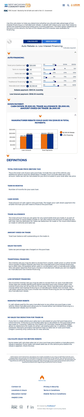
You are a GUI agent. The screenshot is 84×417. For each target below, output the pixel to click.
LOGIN (76, 5)
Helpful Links (17, 397)
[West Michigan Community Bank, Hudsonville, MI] (18, 5)
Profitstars (51, 406)
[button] (42, 56)
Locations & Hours (19, 390)
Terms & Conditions (52, 390)
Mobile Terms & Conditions (55, 394)
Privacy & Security (51, 387)
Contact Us (16, 387)
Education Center (19, 394)
